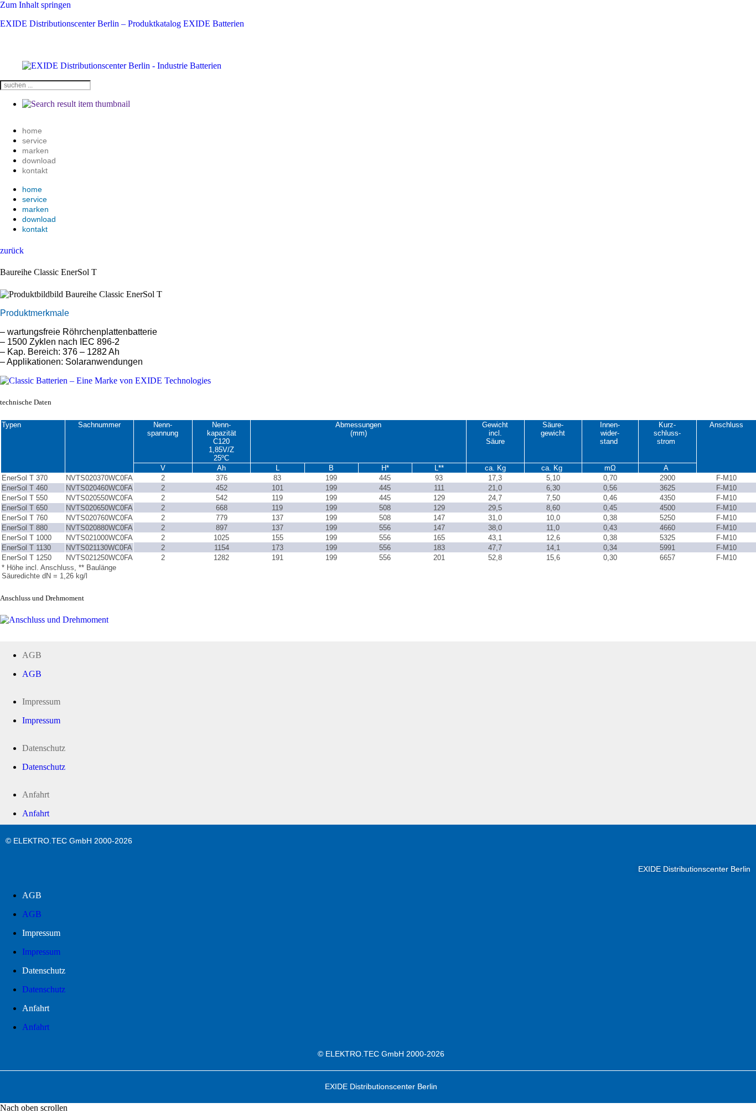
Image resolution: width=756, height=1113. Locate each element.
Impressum (41, 701)
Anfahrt (35, 794)
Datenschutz (43, 748)
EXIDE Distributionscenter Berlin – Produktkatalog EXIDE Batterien (122, 23)
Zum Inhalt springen (35, 4)
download (39, 160)
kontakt (35, 170)
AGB (32, 655)
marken (35, 150)
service (34, 140)
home (32, 130)
